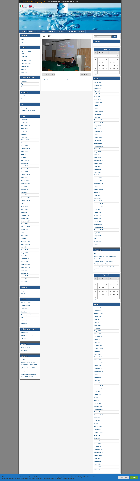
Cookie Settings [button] (123, 477)
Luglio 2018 (24, 203)
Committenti (24, 69)
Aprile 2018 (24, 212)
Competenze (24, 39)
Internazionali (26, 54)
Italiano (25, 7)
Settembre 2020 (25, 174)
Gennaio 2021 (24, 169)
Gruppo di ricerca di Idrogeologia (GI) (32, 1)
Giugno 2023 (24, 143)
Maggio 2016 (24, 253)
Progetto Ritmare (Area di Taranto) (103, 261)
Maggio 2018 (24, 209)
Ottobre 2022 (24, 146)
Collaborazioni (25, 66)
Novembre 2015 (25, 264)
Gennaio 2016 (24, 261)
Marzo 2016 (24, 255)
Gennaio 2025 (24, 122)
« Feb (95, 74)
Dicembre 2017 (25, 218)
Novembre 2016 (25, 241)
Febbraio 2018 (25, 215)
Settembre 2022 (25, 148)
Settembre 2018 (25, 200)
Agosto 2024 (24, 128)
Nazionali (24, 56)
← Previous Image (49, 74)
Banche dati (24, 72)
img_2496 (46, 36)
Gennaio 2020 (24, 180)
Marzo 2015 (24, 279)
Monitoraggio (24, 108)
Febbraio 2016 (25, 258)
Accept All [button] (133, 477)
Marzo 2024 (24, 137)
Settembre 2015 (25, 267)
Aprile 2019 (24, 192)
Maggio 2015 (24, 276)
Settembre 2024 (25, 125)
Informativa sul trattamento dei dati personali (70, 31)
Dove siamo (51, 31)
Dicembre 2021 (25, 157)
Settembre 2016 (25, 244)
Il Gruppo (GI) (33, 31)
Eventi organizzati (26, 63)
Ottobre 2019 (24, 186)
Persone (23, 42)
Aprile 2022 (24, 154)
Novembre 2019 (25, 183)
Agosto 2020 (24, 177)
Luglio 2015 (24, 270)
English (34, 7)
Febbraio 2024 (25, 140)
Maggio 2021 (24, 166)
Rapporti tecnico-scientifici (28, 84)
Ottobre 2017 (24, 224)
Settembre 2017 (25, 227)
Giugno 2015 (24, 273)
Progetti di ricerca (26, 51)
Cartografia (24, 87)
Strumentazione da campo (28, 110)
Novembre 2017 (25, 221)
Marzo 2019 (24, 195)
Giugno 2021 (24, 163)
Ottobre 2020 (24, 172)
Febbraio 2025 (25, 119)
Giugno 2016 (24, 250)
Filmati (23, 359)
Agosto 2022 (24, 151)
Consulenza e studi (26, 60)
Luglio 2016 (24, 247)
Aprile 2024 (24, 134)
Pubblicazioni (24, 81)
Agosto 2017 (24, 229)
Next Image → (85, 74)
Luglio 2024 (24, 131)
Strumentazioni (25, 99)
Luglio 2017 (24, 232)
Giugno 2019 (24, 189)
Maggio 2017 (24, 235)
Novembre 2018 (25, 198)
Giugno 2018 (24, 206)
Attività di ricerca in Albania (28, 372)
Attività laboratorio (26, 96)
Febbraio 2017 (25, 238)
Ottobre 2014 (24, 281)
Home (23, 31)
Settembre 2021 (25, 160)
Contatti (42, 31)
